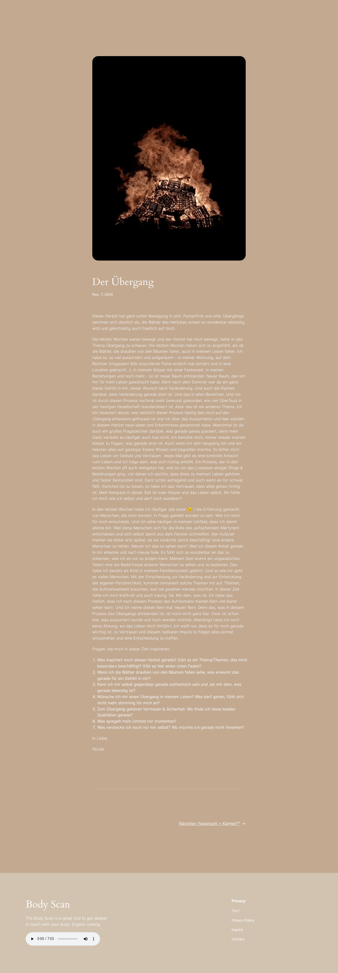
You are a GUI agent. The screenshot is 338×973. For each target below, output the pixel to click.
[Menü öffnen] (13, 13)
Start (236, 910)
